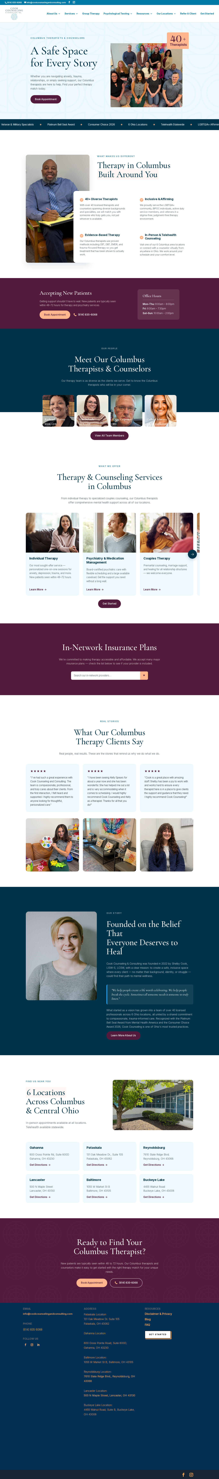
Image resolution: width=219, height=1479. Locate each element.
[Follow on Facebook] (25, 1344)
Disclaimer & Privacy (158, 1313)
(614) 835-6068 (87, 314)
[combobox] (105, 675)
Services (70, 13)
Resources (143, 13)
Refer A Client (188, 13)
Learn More (38, 589)
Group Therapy (90, 13)
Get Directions (40, 1164)
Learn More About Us (123, 1035)
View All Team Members (109, 435)
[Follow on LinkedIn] (38, 1344)
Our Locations (165, 13)
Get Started (207, 13)
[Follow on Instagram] (31, 1344)
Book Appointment (46, 99)
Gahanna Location (94, 1333)
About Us (52, 13)
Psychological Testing (116, 13)
